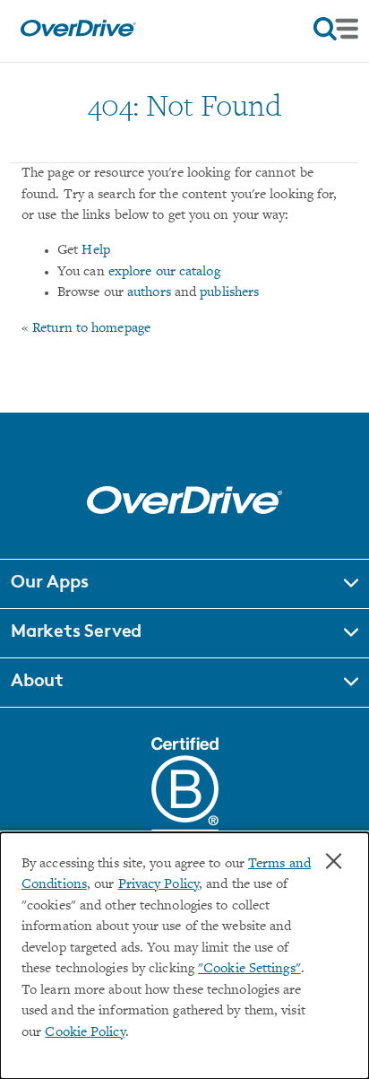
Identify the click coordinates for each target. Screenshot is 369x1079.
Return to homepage (91, 328)
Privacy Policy (158, 885)
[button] (184, 584)
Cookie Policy (84, 1033)
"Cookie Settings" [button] (249, 969)
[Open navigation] (335, 29)
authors (149, 293)
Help (95, 250)
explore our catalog (164, 272)
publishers (229, 293)
